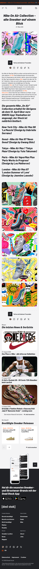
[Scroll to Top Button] (35, 465)
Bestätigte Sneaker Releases (18, 423)
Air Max (12, 75)
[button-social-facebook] (18, 68)
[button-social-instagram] (14, 68)
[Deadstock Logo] (19, 8)
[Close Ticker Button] (36, 2)
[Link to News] (6, 8)
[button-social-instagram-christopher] (10, 68)
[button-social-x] (28, 68)
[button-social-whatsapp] (21, 68)
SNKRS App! (8, 114)
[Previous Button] (4, 447)
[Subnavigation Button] (3, 8)
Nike (21, 79)
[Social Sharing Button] (10, 62)
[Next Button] (9, 447)
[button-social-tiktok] (25, 68)
